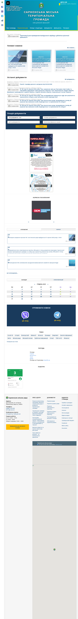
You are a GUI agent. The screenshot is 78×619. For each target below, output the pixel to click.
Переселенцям (22, 28)
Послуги (66, 28)
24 (31, 296)
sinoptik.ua (46, 360)
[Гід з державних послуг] (41, 210)
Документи (48, 28)
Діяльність (57, 28)
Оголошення (24, 229)
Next (28, 222)
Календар (24, 279)
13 (60, 291)
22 (12, 296)
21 (70, 294)
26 (50, 296)
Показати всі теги (12, 341)
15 (12, 294)
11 (41, 291)
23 (22, 296)
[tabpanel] (41, 210)
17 (31, 294)
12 (50, 291)
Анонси (58, 229)
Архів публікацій (58, 279)
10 (31, 291)
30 (22, 298)
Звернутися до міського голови (17, 427)
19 (50, 294)
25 (41, 296)
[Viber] (25, 318)
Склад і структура (36, 28)
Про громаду (11, 28)
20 (60, 294)
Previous (54, 222)
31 (31, 298)
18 (41, 294)
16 (22, 294)
